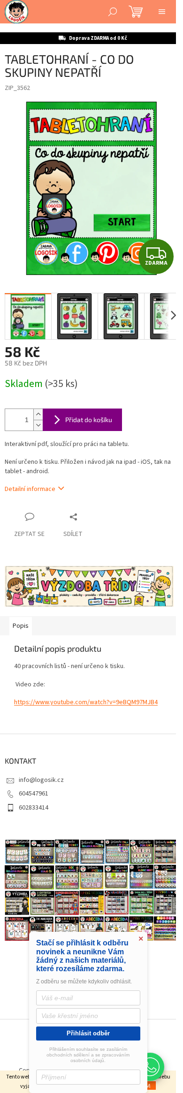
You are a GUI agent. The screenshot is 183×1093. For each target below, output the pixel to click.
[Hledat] (112, 11)
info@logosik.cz (41, 780)
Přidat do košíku (88, 420)
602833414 (33, 807)
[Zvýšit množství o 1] (38, 414)
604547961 (33, 793)
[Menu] (161, 11)
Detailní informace (30, 489)
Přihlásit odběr (88, 1033)
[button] (150, 1067)
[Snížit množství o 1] (38, 425)
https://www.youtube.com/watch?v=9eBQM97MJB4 (86, 702)
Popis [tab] (21, 626)
